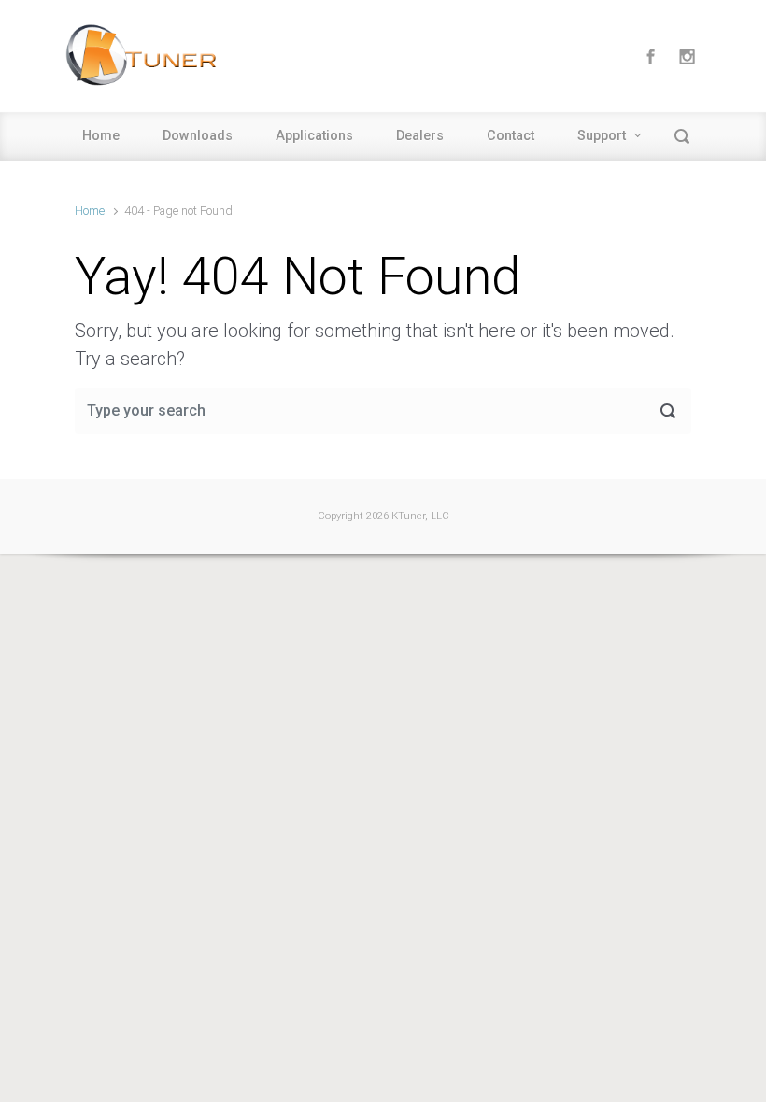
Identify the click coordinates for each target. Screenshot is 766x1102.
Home (101, 136)
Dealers (420, 136)
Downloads (198, 136)
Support (601, 136)
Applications (314, 136)
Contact (510, 136)
